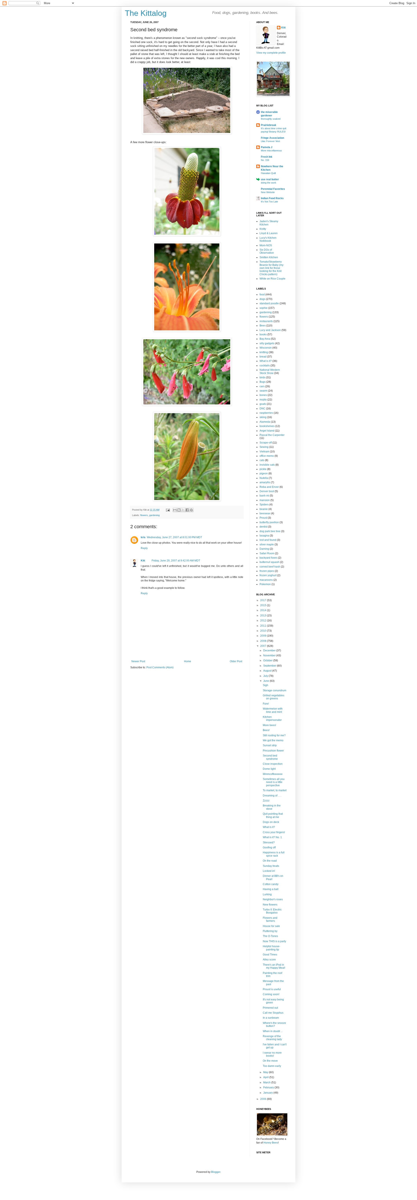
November (269, 655)
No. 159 (265, 160)
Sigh (265, 685)
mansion (265, 500)
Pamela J (266, 147)
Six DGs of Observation (267, 251)
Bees (263, 325)
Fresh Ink (266, 156)
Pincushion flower (273, 750)
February (269, 1087)
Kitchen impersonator (272, 718)
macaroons (266, 579)
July (266, 675)
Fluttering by (270, 931)
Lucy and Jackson (270, 330)
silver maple (267, 544)
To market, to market (274, 790)
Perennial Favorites (273, 188)
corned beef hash (270, 566)
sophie (264, 308)
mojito (263, 399)
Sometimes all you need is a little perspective (274, 782)
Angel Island (267, 430)
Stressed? (269, 842)
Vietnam (264, 451)
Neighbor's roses (273, 899)
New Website (268, 192)
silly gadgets (267, 343)
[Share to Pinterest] (191, 510)
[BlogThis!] (179, 510)
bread (263, 356)
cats (262, 460)
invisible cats (267, 464)
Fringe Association (272, 137)
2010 (263, 630)
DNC (262, 408)
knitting (264, 352)
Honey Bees (270, 1142)
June (266, 680)
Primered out (270, 1007)
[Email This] (175, 510)
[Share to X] (183, 510)
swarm (263, 390)
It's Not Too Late (269, 201)
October (268, 660)
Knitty (263, 228)
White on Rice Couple (272, 278)
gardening (154, 515)
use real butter (270, 179)
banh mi (264, 495)
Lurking (267, 894)
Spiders (264, 504)
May (266, 1072)
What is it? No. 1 (272, 837)
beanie (264, 509)
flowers (144, 515)
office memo (267, 455)
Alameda (265, 421)
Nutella (264, 478)
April (266, 1077)
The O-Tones (270, 936)
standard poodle (269, 303)
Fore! (266, 703)
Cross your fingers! (274, 832)
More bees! (269, 725)
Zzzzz (266, 800)
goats (263, 404)
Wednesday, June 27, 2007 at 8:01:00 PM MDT (174, 537)
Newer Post (138, 661)
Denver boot (267, 491)
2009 (263, 635)
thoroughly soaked (270, 119)
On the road (270, 860)
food (262, 294)
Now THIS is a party (274, 941)
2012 (263, 620)
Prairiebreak (268, 125)
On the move (270, 1060)
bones (263, 395)
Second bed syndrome (270, 757)
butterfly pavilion (269, 522)
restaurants (266, 321)
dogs (262, 299)
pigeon (264, 473)
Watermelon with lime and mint (273, 710)
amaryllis (265, 482)
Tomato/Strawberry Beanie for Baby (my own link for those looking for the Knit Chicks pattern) (271, 268)
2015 (263, 605)
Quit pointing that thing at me (273, 815)
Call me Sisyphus (273, 1012)
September (270, 665)
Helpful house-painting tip (271, 948)
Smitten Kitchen (269, 257)
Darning (264, 548)
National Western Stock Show (270, 371)
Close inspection (273, 763)
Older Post (236, 661)
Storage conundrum (274, 690)
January (268, 1092)
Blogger (215, 1172)
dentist (263, 526)
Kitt (143, 560)
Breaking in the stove (272, 807)
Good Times (270, 954)
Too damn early (272, 1066)
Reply (144, 548)
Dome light (269, 768)
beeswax (265, 513)
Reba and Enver (269, 486)
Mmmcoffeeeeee (273, 774)
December (269, 650)
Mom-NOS (266, 245)
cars (262, 386)
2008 (263, 640)
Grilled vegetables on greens (273, 697)
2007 (263, 645)
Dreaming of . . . (272, 795)
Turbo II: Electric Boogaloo (272, 911)
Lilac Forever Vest (270, 141)
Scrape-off (266, 442)
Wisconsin (266, 347)
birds (262, 377)
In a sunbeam (271, 1017)
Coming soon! (271, 994)
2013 (263, 615)
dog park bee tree (270, 531)
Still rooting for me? (274, 735)
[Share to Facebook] (187, 510)
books (263, 334)
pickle (263, 469)
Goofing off (269, 847)
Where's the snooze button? (274, 1024)
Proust (263, 517)
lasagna (264, 535)
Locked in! (269, 870)
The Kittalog (146, 13)
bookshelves (267, 426)
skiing (263, 417)
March (267, 1082)
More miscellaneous (271, 150)
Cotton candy (270, 884)
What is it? (266, 360)
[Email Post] (167, 509)
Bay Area (265, 338)
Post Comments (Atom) (160, 667)
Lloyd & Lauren (269, 233)
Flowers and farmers (270, 919)
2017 (263, 600)
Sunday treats (271, 865)
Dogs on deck (271, 822)
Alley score (269, 959)
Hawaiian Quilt (268, 173)
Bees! (266, 730)
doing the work (268, 182)
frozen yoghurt (268, 575)
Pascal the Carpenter (272, 435)
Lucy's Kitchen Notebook (268, 239)
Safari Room (267, 553)
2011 (263, 625)
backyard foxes (268, 557)
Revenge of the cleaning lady (272, 1038)
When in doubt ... (273, 1031)
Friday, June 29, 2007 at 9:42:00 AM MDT (176, 560)
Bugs (263, 381)
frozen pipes (267, 571)
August (267, 670)
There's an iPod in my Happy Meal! (274, 966)
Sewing (264, 447)
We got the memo (273, 740)
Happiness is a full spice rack (274, 854)
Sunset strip (270, 745)
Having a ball (270, 889)
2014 (263, 610)
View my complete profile (271, 52)
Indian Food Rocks (272, 198)
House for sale (271, 926)
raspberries (266, 412)
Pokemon (265, 584)
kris (143, 537)
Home (187, 661)
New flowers (270, 904)
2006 (263, 1099)
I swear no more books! (272, 1054)
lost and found (268, 539)
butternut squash (269, 562)
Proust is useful (272, 989)
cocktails (265, 365)
